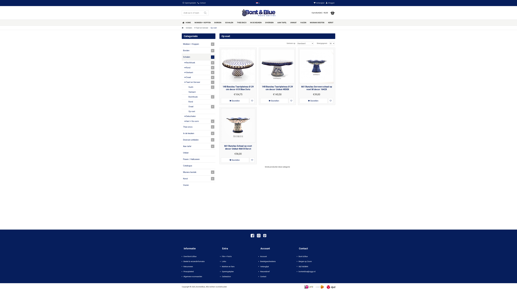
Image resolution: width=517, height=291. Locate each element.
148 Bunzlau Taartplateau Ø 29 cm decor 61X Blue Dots (238, 88)
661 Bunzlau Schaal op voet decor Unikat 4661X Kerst (238, 147)
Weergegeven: (322, 43)
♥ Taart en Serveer (201, 28)
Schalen (189, 28)
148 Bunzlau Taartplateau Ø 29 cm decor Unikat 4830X (277, 88)
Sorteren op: (291, 43)
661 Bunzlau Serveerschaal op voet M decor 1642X (316, 88)
